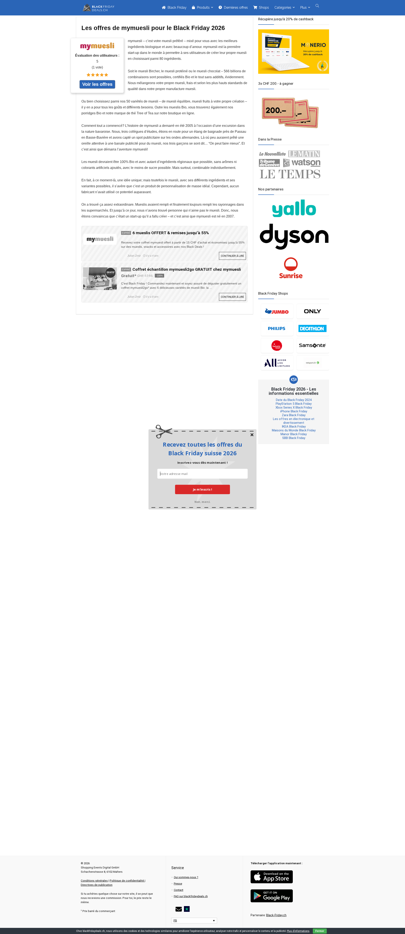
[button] (202, 448)
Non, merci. (202, 501)
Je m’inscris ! (202, 489)
